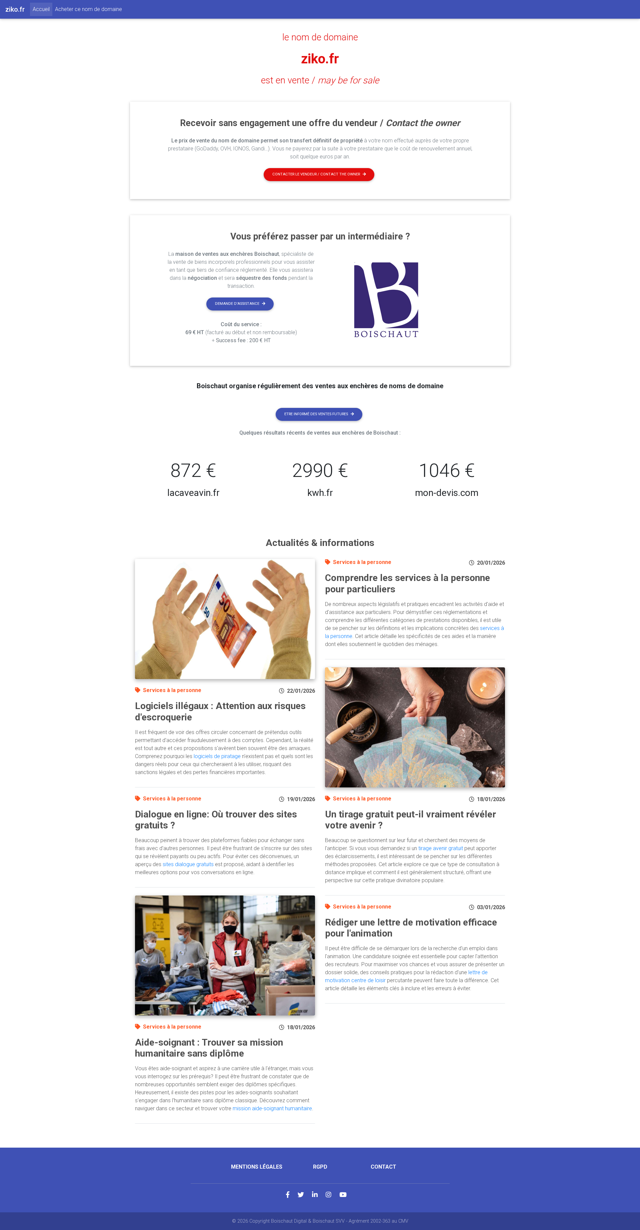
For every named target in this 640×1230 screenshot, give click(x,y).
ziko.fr (320, 59)
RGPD (320, 1167)
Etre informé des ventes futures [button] (316, 414)
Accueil (42, 9)
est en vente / (320, 80)
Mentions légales (256, 1167)
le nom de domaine (320, 37)
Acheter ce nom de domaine (88, 9)
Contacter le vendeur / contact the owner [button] (316, 174)
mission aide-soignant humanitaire (272, 1108)
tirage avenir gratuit (440, 848)
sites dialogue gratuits (188, 864)
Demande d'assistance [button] (237, 303)
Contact (383, 1167)
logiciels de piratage (217, 756)
